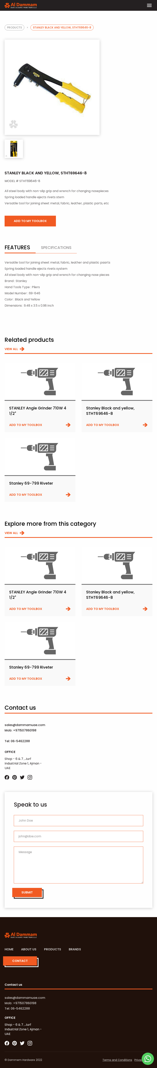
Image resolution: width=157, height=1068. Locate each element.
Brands (75, 949)
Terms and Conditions (117, 1060)
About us (28, 949)
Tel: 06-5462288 (17, 741)
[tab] (20, 249)
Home (9, 949)
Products (14, 27)
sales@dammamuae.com (24, 725)
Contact (20, 961)
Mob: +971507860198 (20, 730)
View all (11, 349)
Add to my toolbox (30, 221)
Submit (27, 892)
